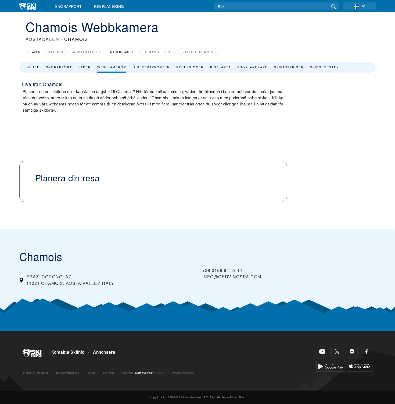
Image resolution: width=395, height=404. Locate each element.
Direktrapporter (151, 67)
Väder (84, 67)
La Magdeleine (158, 52)
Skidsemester (324, 67)
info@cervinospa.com (231, 277)
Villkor (91, 373)
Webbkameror (111, 67)
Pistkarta (220, 67)
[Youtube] (322, 351)
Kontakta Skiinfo (68, 352)
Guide (33, 67)
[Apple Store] (359, 365)
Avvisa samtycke (183, 373)
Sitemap (108, 373)
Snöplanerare (252, 67)
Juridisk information (35, 373)
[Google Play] (330, 365)
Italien (56, 52)
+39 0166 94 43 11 (222, 270)
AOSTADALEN (42, 39)
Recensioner (190, 67)
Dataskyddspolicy (67, 373)
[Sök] (333, 6)
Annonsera (104, 352)
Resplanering (109, 6)
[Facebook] (366, 351)
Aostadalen (85, 52)
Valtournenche (198, 52)
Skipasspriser (289, 67)
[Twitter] (337, 351)
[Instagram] (352, 351)
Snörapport (68, 6)
